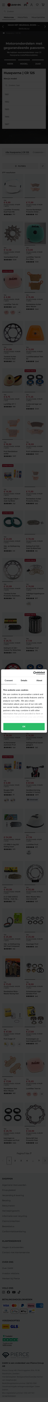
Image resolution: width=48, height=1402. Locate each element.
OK (23, 726)
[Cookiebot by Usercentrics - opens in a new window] (34, 673)
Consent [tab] (9, 680)
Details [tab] (24, 680)
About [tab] (39, 680)
